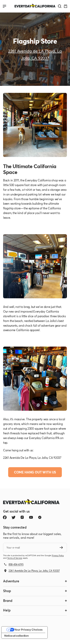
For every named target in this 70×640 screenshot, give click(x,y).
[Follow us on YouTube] (31, 517)
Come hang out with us (35, 472)
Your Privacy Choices (28, 629)
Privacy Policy (58, 555)
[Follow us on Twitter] (13, 517)
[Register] (61, 547)
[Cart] (65, 6)
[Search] (59, 6)
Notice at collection (16, 635)
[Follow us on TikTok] (39, 517)
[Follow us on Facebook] (4, 517)
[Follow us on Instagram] (22, 517)
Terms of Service (14, 558)
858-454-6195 (16, 564)
